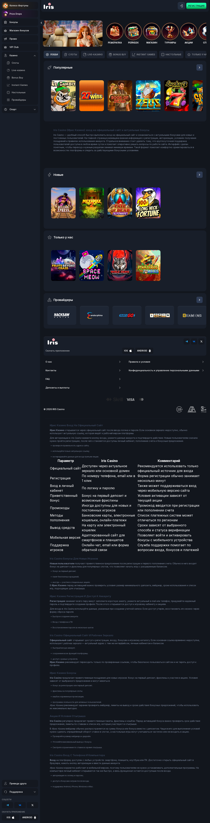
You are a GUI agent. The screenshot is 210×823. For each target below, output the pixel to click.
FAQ (48, 379)
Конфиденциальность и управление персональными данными (164, 370)
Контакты (51, 370)
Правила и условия (139, 361)
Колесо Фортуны (19, 5)
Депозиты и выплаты (57, 387)
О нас (49, 361)
